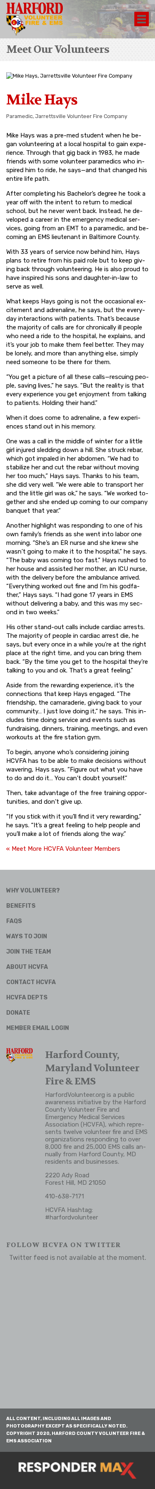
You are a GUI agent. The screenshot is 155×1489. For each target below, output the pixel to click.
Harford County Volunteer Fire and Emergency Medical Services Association (95, 1113)
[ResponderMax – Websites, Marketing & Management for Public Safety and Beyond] (77, 1470)
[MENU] (141, 19)
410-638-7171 (64, 1196)
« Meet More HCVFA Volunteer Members (63, 848)
